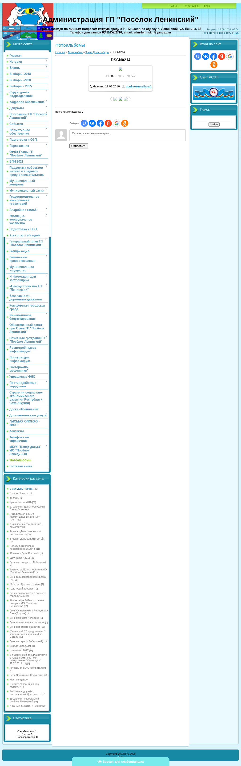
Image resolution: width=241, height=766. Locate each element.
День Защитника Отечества (26, 675)
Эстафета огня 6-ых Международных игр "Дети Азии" (25, 516)
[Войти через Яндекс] (108, 123)
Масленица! (17, 679)
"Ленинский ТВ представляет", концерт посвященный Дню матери (28, 634)
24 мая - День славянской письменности (25, 533)
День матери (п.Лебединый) (26, 641)
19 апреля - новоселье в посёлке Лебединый (24, 700)
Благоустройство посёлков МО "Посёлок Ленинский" (28, 571)
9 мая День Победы (21, 488)
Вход (207, 5)
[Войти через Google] (116, 123)
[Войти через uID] (84, 123)
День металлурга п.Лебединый (28, 562)
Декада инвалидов (21, 645)
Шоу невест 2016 (20, 557)
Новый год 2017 (19, 650)
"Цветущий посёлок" (22, 588)
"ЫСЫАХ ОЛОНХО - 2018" (26, 706)
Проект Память (19, 493)
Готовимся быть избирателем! (28, 667)
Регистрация (191, 5)
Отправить (78, 146)
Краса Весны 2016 (21, 502)
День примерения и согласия (27, 622)
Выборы (14, 497)
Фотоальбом (75, 52)
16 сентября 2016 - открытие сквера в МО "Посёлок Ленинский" (27, 603)
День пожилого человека (24, 617)
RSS (236, 32)
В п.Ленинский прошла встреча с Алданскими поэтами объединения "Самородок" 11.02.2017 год (28, 659)
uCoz (120, 756)
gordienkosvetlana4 (138, 86)
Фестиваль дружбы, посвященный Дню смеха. (25, 693)
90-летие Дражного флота (25, 584)
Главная (173, 5)
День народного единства (25, 626)
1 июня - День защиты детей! (27, 538)
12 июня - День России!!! (24, 553)
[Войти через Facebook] (100, 123)
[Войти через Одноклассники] (124, 123)
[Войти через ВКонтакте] (92, 123)
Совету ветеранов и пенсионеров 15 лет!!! (23, 547)
